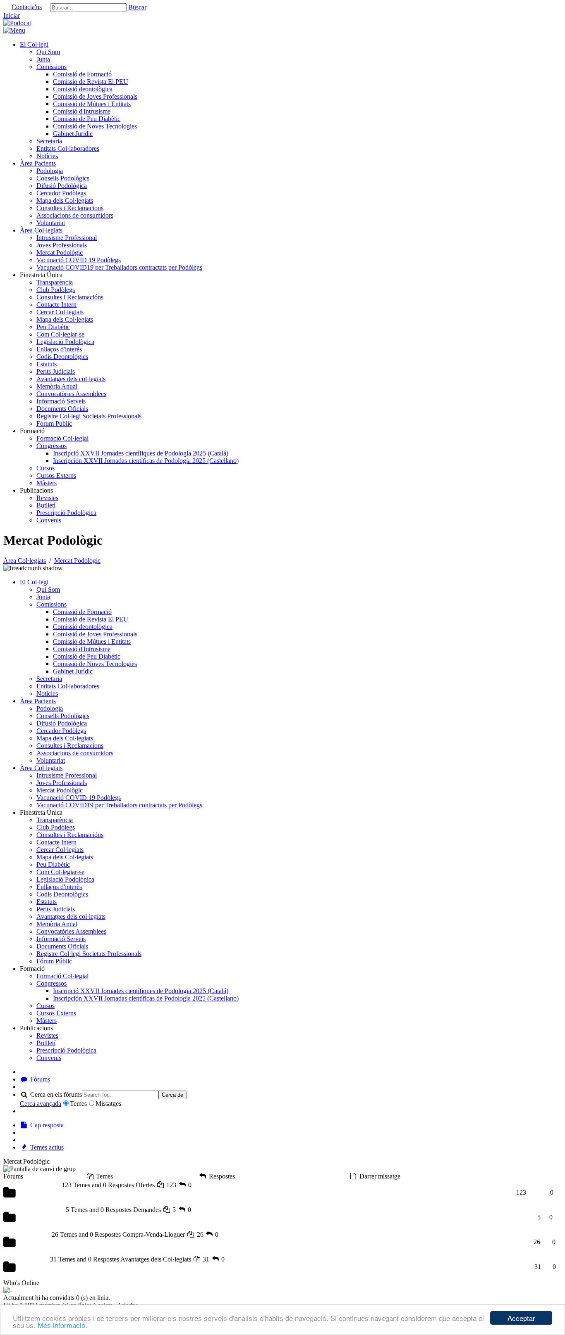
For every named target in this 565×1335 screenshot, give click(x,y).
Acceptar (521, 1318)
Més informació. (62, 1325)
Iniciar (11, 15)
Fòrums (39, 1079)
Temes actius (46, 1147)
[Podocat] (17, 22)
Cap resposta (46, 1125)
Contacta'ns (27, 6)
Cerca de (172, 1095)
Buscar (137, 7)
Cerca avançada (40, 1103)
